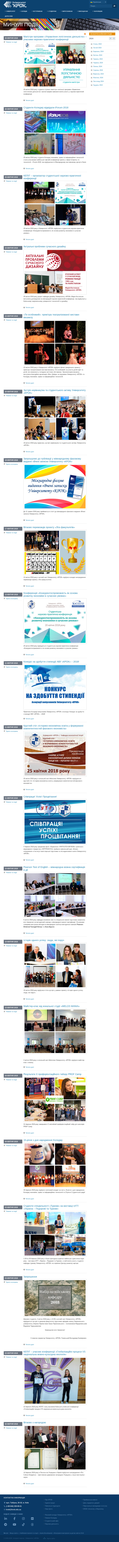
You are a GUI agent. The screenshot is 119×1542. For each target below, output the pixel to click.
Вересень (98, 74)
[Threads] (34, 1526)
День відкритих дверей (91, 1503)
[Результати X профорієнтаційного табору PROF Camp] (55, 1122)
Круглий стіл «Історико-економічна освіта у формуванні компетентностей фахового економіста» (53, 727)
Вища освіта (14, 1533)
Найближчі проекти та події (29, 1533)
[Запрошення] (55, 1316)
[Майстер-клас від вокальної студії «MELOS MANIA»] (55, 1053)
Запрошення (30, 1276)
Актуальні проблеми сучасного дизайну (44, 246)
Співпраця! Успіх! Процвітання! (40, 796)
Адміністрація (50, 1503)
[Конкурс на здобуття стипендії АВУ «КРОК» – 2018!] (55, 709)
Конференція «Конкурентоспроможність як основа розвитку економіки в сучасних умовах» (50, 594)
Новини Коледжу (51, 1518)
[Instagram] (25, 1520)
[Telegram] (8, 1526)
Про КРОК (48, 1500)
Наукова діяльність (52, 1524)
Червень (98, 63)
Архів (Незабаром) (46, 1533)
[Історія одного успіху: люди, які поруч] (55, 988)
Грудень (98, 85)
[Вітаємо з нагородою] (55, 1470)
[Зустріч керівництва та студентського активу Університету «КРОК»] (55, 440)
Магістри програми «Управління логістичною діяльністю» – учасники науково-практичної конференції (55, 38)
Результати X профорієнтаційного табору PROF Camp (52, 1074)
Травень (98, 59)
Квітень (97, 55)
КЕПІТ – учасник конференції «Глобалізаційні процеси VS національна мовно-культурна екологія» (54, 1353)
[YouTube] (17, 1526)
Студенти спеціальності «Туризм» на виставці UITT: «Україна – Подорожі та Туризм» (51, 1207)
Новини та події (11, 42)
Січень (97, 44)
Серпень (98, 70)
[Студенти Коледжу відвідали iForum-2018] (55, 155)
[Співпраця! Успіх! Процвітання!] (55, 844)
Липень (97, 66)
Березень (98, 51)
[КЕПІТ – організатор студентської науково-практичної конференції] (55, 226)
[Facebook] (17, 1520)
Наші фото (49, 1509)
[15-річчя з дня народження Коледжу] (55, 1187)
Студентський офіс (52, 1521)
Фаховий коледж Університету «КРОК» (59, 1515)
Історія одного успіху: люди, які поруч (43, 940)
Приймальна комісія (90, 1500)
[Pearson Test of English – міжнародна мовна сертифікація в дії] (55, 917)
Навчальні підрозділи (52, 1506)
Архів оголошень (12, 464)
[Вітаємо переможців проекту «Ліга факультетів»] (55, 575)
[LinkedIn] (8, 1520)
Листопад (98, 81)
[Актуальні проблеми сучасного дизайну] (55, 294)
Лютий (97, 48)
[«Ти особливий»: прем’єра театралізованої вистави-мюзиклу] (55, 365)
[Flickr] (34, 1520)
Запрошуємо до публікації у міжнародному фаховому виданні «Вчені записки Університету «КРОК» (52, 460)
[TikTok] (25, 1526)
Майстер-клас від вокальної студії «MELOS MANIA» (51, 1006)
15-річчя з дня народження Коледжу (43, 1140)
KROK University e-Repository (93, 1509)
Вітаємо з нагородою (34, 1422)
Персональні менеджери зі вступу (95, 1506)
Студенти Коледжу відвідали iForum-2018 (45, 107)
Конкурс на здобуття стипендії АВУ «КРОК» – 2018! (51, 661)
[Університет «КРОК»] (16, 4)
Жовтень (98, 77)
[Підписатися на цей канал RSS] (85, 34)
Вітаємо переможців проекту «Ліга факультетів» (49, 527)
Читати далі (30, 100)
